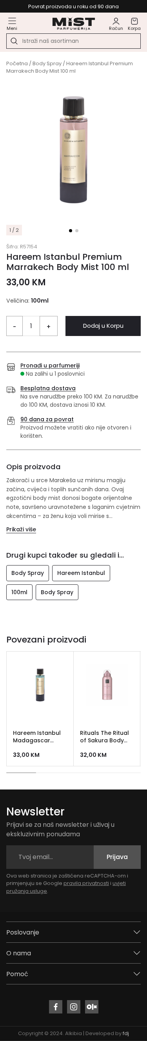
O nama (18, 953)
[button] (70, 230)
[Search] (14, 41)
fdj (126, 1033)
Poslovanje (22, 932)
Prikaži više (21, 529)
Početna (17, 63)
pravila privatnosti (86, 883)
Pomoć (17, 974)
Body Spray (47, 63)
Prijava (117, 856)
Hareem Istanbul (81, 573)
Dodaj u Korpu (103, 325)
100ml (19, 592)
